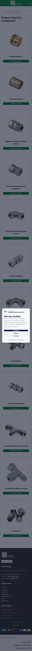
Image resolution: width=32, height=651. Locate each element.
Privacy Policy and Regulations (16, 340)
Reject (16, 333)
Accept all (16, 330)
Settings (16, 336)
